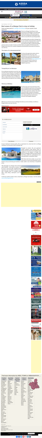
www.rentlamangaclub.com (7, 177)
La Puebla (3, 391)
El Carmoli (3, 383)
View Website (11, 140)
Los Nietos (3, 398)
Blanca (22, 385)
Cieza (15, 388)
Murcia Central (24, 378)
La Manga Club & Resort (19, 28)
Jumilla (15, 390)
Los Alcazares (3, 396)
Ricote (22, 403)
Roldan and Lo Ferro (3, 410)
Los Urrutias (3, 399)
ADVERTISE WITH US (11, 9)
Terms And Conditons (13, 434)
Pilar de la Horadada (3, 404)
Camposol (9, 386)
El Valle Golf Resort (23, 388)
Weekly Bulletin (3, 430)
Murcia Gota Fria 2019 (4, 428)
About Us (25, 434)
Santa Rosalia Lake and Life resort (3, 416)
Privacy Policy (19, 434)
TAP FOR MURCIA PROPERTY (21, 19)
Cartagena (3, 381)
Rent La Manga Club (36, 58)
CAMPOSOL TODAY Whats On (6, 425)
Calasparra (16, 383)
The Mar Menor (4, 378)
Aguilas (9, 380)
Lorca (9, 394)
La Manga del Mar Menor (3, 390)
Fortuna (15, 389)
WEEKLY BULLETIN (17, 9)
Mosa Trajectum (23, 398)
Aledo (9, 381)
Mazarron (9, 396)
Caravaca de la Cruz (17, 385)
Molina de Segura (23, 396)
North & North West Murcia (17, 379)
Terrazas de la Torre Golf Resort (3, 419)
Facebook (31, 140)
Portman (2, 408)
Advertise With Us (29, 434)
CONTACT (5, 9)
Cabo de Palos (3, 380)
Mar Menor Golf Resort (3, 401)
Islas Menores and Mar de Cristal (3, 385)
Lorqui (22, 393)
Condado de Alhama (10, 388)
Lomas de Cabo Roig (30, 417)
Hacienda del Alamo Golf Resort (10, 392)
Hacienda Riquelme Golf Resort (23, 391)
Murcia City (23, 399)
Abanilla (22, 380)
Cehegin (15, 386)
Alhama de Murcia (10, 384)
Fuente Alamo (10, 390)
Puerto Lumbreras (10, 400)
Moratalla (16, 391)
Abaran (22, 381)
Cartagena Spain (3, 426)
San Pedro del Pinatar (3, 413)
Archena (22, 384)
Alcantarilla (23, 383)
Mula (15, 392)
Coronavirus (3, 427)
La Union (2, 394)
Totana (9, 403)
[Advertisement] (21, 194)
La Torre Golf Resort (3, 393)
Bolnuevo (9, 385)
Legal (22, 434)
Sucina (22, 404)
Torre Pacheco (3, 422)
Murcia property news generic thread (7, 429)
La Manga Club (4, 387)
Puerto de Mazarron (9, 398)
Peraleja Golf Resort (23, 401)
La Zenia (29, 415)
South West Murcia (10, 378)
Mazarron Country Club (30, 402)
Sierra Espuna (10, 402)
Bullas (15, 382)
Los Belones (3, 397)
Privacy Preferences (31, 433)
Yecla (15, 394)
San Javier (3, 411)
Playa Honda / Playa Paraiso (3, 406)
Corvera (22, 386)
